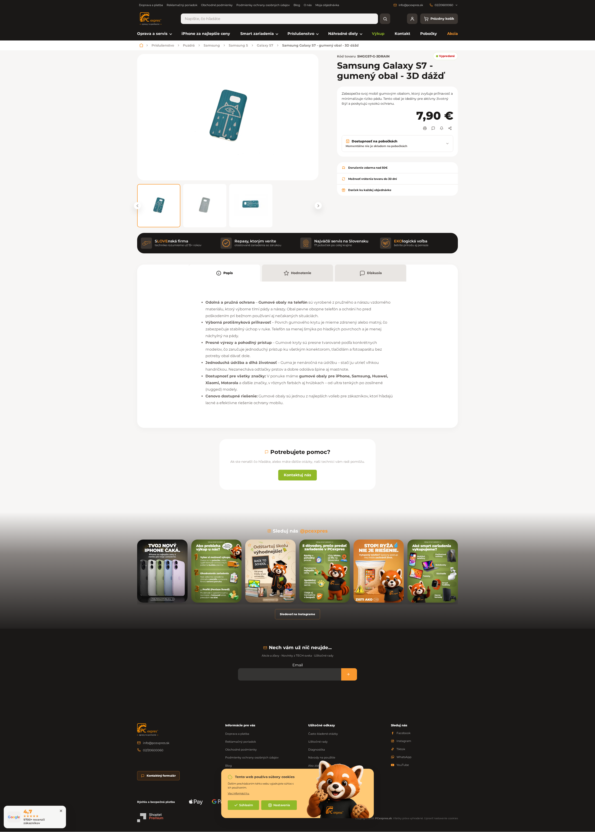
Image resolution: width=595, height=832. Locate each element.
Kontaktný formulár (161, 775)
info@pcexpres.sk (156, 743)
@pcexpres (314, 531)
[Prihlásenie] (412, 18)
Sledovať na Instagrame (297, 614)
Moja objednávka (327, 5)
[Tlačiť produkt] (425, 128)
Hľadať (385, 18)
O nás (308, 5)
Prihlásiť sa (349, 674)
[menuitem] (154, 33)
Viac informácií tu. (238, 793)
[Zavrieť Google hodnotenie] (61, 811)
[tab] (224, 273)
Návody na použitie (321, 757)
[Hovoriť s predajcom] (433, 128)
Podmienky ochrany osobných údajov (263, 5)
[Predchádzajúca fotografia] (137, 205)
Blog (297, 5)
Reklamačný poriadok (182, 5)
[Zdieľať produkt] (450, 128)
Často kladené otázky (323, 733)
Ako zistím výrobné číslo (325, 765)
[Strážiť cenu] (441, 128)
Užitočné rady (318, 741)
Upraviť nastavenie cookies (441, 818)
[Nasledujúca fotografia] (318, 205)
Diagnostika (316, 749)
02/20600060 (153, 750)
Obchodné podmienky (217, 5)
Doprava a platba (151, 5)
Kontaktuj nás (297, 475)
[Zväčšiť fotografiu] (227, 117)
